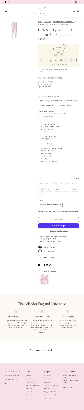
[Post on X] (41, 265)
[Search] (10, 11)
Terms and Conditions (52, 395)
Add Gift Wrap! (51, 271)
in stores (14, 379)
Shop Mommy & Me (32, 385)
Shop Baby (29, 388)
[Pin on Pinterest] (44, 265)
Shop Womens (31, 379)
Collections (47, 21)
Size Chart (47, 382)
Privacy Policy (49, 398)
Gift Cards (29, 395)
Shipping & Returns (51, 392)
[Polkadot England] (42, 11)
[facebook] (5, 2)
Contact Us (48, 379)
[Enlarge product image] (14, 30)
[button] (49, 265)
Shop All (28, 375)
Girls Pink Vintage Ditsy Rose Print (63, 21)
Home (40, 21)
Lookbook (29, 392)
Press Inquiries (49, 388)
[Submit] (77, 387)
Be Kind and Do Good (51, 385)
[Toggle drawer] (6, 11)
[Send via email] (47, 265)
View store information (50, 242)
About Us (47, 375)
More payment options (59, 231)
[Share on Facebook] (38, 265)
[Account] (74, 11)
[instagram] (8, 2)
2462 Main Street (60, 236)
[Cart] (78, 11)
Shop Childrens (31, 382)
